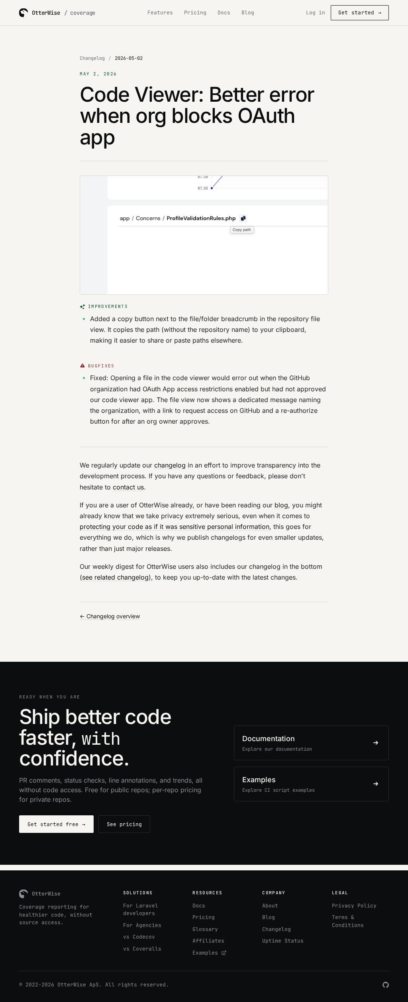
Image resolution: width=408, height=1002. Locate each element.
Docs (224, 12)
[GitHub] (385, 985)
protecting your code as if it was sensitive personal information (174, 527)
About (270, 905)
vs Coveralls (142, 948)
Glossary (205, 929)
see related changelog (115, 577)
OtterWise (71, 984)
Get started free (56, 824)
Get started (359, 12)
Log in (315, 12)
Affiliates (208, 940)
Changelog (92, 58)
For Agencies (142, 925)
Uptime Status (283, 940)
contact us (128, 487)
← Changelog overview (110, 616)
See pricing (124, 824)
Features (160, 12)
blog (281, 505)
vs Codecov (139, 936)
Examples (206, 952)
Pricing (195, 12)
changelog (170, 465)
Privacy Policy (354, 905)
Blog (247, 12)
